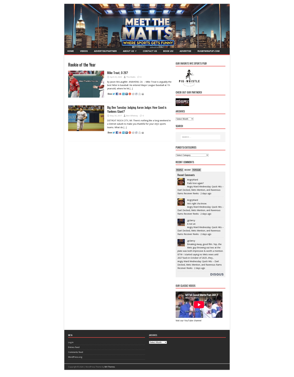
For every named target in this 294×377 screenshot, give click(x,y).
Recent (188, 170)
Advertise (185, 51)
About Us (128, 51)
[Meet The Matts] (147, 46)
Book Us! (168, 51)
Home (70, 51)
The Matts (131, 77)
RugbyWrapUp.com (209, 51)
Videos (84, 51)
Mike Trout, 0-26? (117, 72)
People (179, 170)
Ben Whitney (132, 115)
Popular (196, 170)
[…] (131, 88)
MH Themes (110, 367)
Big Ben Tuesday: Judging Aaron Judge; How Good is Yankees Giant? (136, 109)
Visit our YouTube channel (188, 320)
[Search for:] (200, 137)
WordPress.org (75, 357)
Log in (71, 342)
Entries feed (73, 347)
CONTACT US (150, 51)
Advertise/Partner (105, 51)
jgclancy (191, 220)
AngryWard (192, 179)
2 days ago (205, 193)
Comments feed (75, 352)
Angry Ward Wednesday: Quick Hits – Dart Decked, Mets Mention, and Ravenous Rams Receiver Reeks (200, 190)
